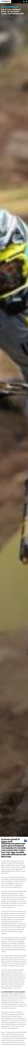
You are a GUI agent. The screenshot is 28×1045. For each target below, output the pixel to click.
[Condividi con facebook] (25, 840)
